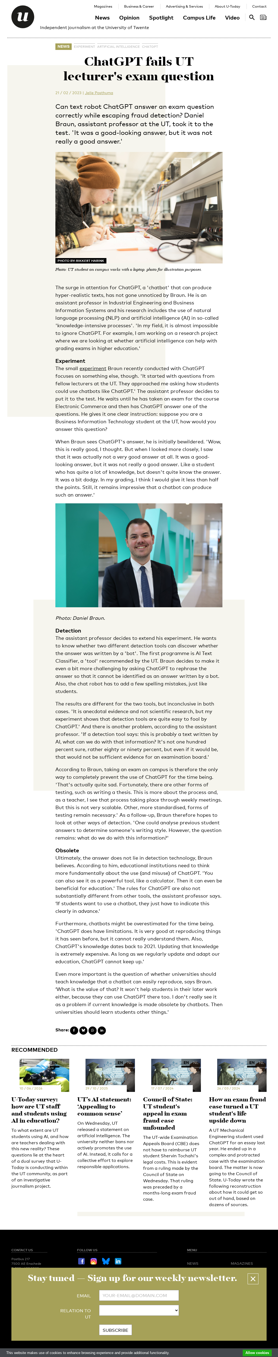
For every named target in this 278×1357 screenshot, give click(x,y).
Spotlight (161, 17)
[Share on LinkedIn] (102, 1031)
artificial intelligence (118, 47)
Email (84, 1295)
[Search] (263, 17)
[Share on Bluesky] (83, 1031)
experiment (84, 47)
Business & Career (139, 6)
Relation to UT (75, 1314)
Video (232, 17)
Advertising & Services (184, 6)
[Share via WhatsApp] (93, 1031)
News (102, 17)
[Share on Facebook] (74, 1031)
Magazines (103, 6)
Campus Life (199, 17)
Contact (259, 6)
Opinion (129, 17)
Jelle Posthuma (99, 92)
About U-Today (227, 6)
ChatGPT (150, 47)
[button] (253, 1278)
